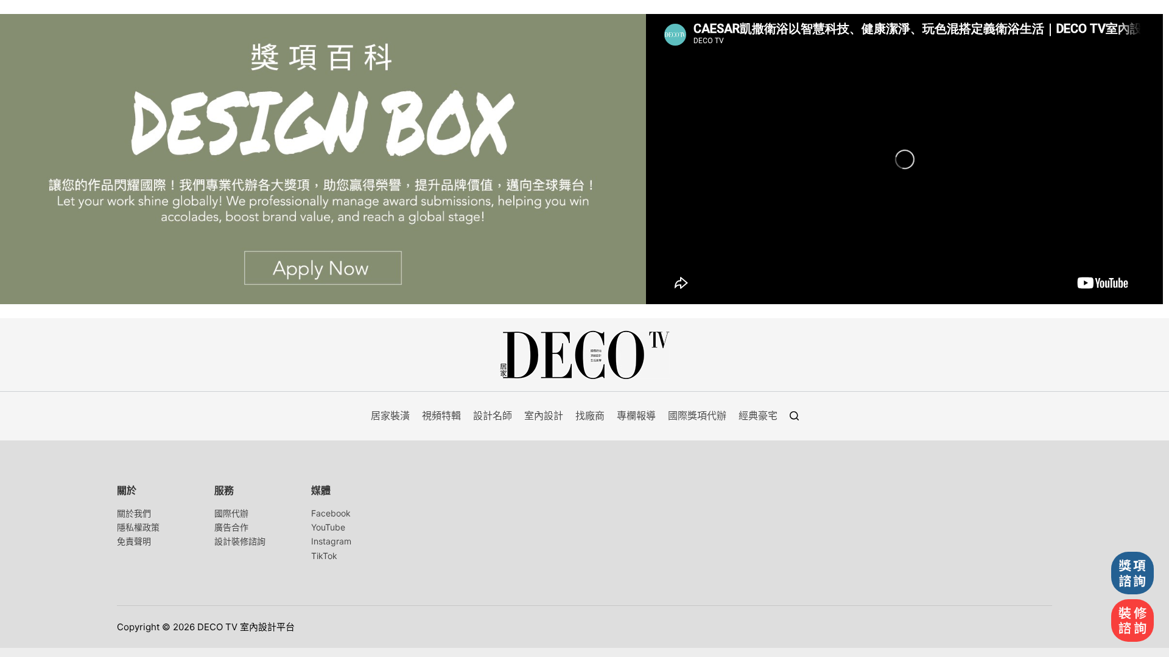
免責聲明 (134, 541)
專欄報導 (636, 415)
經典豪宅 (758, 415)
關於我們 (134, 513)
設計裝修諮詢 (239, 541)
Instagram (331, 541)
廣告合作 (231, 527)
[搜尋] (794, 415)
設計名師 (492, 415)
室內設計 (543, 415)
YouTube (328, 527)
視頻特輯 (441, 415)
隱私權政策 (138, 527)
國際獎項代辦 (697, 415)
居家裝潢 (390, 415)
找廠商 (590, 415)
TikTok (324, 556)
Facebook (331, 513)
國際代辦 (231, 513)
